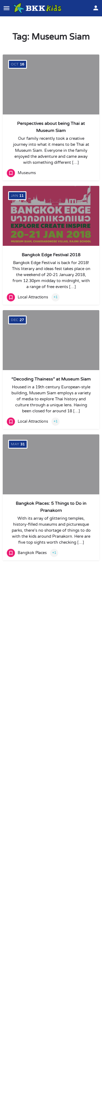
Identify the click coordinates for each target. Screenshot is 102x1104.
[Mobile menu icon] (6, 8)
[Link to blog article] (51, 84)
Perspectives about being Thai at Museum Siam (51, 127)
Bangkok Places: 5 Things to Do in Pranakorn (51, 507)
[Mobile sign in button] (95, 7)
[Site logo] (38, 8)
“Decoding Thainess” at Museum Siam (51, 379)
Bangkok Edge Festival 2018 (51, 255)
